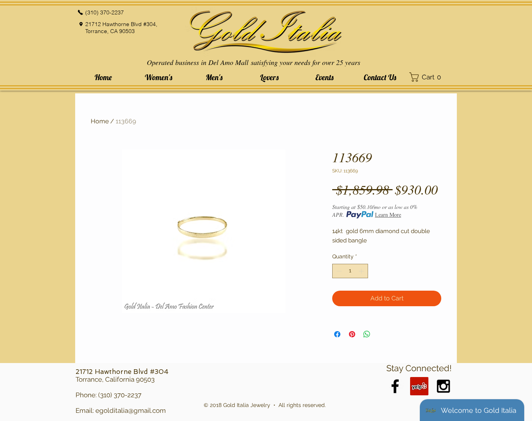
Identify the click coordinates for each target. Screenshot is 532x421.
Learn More (388, 214)
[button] (158, 77)
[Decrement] (338, 271)
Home (100, 121)
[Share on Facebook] (337, 334)
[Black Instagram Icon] (443, 386)
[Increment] (362, 271)
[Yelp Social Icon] (419, 386)
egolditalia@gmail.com (130, 410)
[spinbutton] (350, 271)
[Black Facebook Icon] (395, 386)
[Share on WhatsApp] (367, 334)
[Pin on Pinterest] (352, 334)
